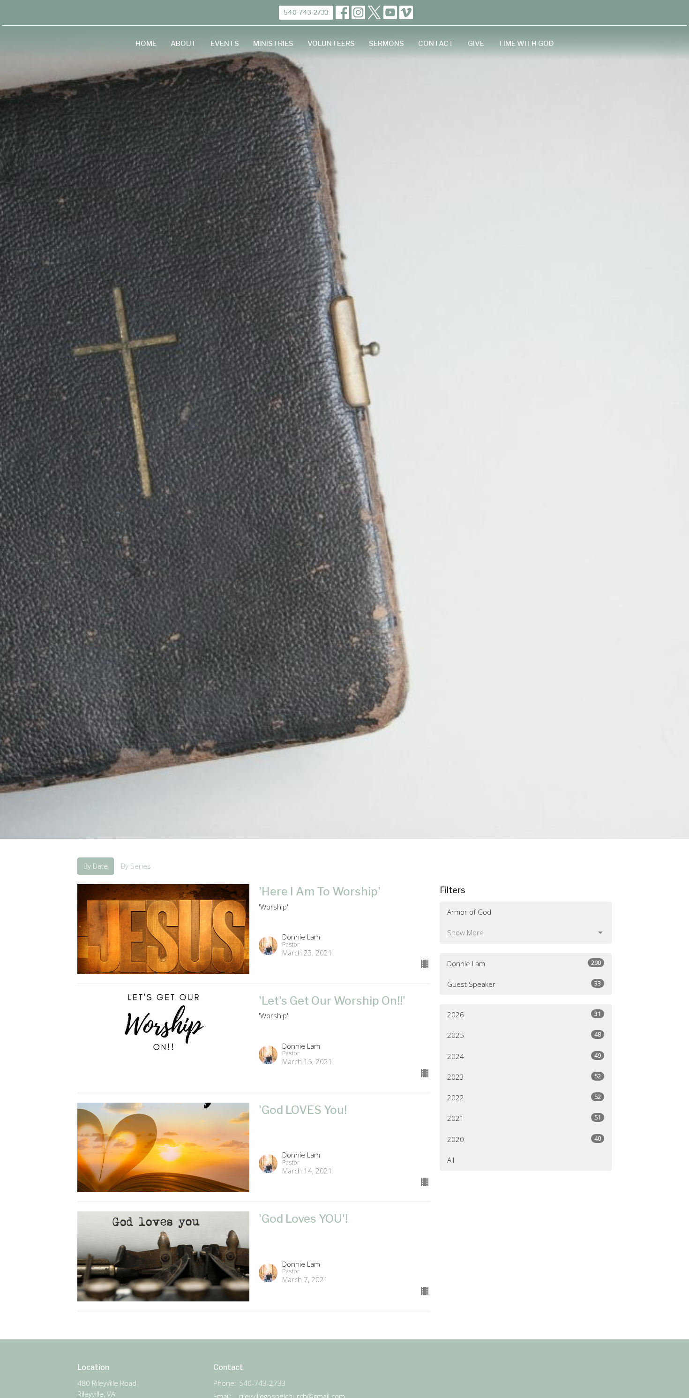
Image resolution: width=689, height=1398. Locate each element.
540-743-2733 (306, 12)
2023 (524, 1077)
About (183, 43)
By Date (95, 866)
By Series (136, 866)
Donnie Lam (524, 963)
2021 (524, 1118)
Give (476, 43)
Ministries (273, 43)
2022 (524, 1097)
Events (224, 43)
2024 (524, 1056)
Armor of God (469, 912)
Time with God (526, 43)
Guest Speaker (524, 984)
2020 (524, 1139)
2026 (524, 1014)
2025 (524, 1035)
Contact (436, 43)
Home (146, 43)
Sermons (386, 43)
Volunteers (331, 43)
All (450, 1160)
